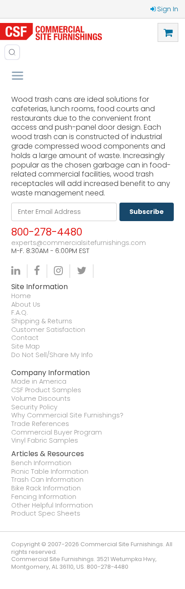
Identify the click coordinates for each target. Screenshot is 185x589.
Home (21, 296)
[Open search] (12, 52)
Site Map (25, 346)
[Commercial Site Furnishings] (51, 31)
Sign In (167, 9)
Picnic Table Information (49, 471)
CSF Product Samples (46, 390)
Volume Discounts (40, 398)
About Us (25, 304)
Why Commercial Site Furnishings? (67, 415)
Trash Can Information (47, 480)
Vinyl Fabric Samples (44, 440)
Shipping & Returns (41, 321)
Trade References (40, 424)
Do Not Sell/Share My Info (52, 355)
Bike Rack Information (46, 488)
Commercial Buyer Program (56, 432)
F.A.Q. (19, 312)
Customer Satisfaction (48, 330)
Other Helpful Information (52, 505)
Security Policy (34, 407)
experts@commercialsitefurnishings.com (78, 243)
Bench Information (41, 463)
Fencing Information (43, 497)
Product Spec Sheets (45, 513)
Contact (25, 338)
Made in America (38, 381)
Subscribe (146, 211)
